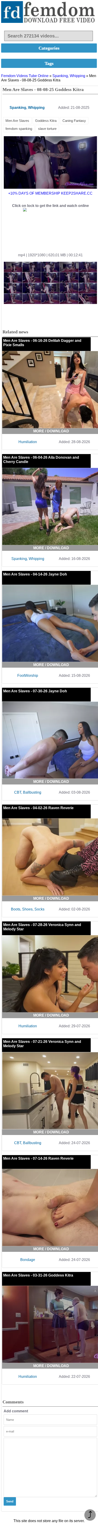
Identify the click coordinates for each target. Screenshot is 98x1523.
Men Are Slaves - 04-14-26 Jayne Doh (35, 574)
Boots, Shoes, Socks (27, 909)
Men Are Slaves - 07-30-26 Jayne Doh (35, 691)
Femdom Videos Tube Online (25, 76)
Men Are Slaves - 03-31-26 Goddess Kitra (38, 1275)
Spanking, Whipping (68, 76)
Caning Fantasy (74, 121)
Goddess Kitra (46, 121)
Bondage (27, 1260)
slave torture (47, 129)
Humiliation (27, 442)
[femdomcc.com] (49, 12)
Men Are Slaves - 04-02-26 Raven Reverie (38, 808)
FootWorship (27, 675)
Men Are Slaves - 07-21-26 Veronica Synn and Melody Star (42, 1044)
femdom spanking (18, 129)
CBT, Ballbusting (27, 792)
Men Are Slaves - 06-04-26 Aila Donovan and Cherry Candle (41, 459)
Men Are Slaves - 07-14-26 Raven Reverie (38, 1158)
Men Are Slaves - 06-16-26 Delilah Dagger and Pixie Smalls (42, 343)
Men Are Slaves (17, 121)
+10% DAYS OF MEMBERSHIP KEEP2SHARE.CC (50, 193)
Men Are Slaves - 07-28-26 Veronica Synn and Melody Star (42, 927)
